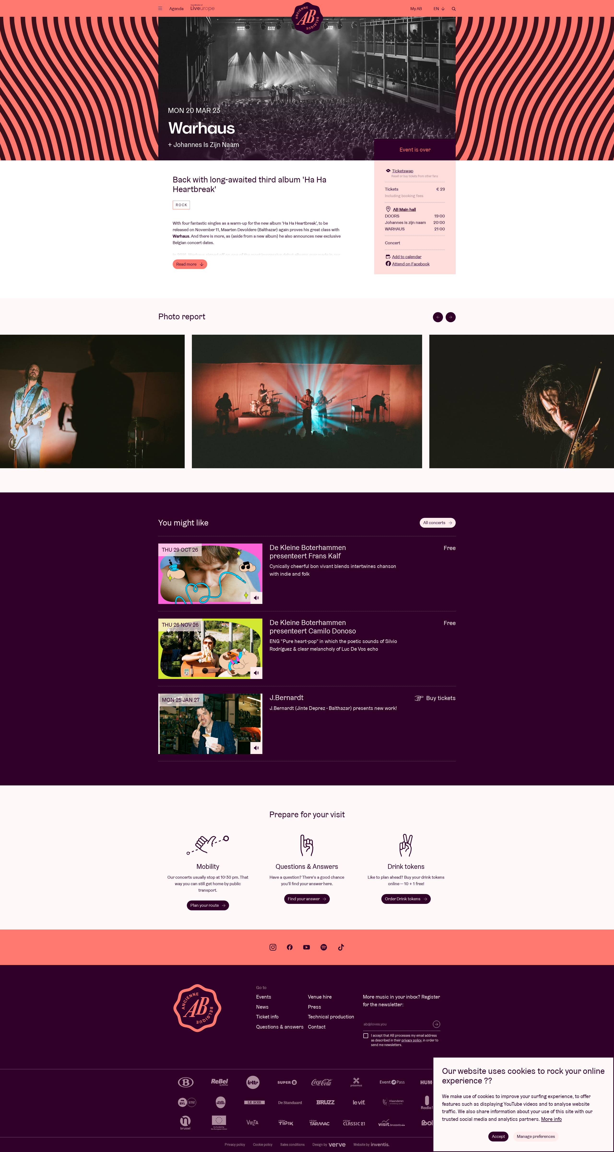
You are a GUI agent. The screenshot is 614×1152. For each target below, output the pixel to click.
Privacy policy (235, 1144)
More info (551, 1119)
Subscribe (436, 1024)
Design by (320, 1144)
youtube (306, 947)
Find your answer (304, 898)
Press (314, 1007)
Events (263, 997)
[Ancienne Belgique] (307, 18)
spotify (323, 947)
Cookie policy (262, 1144)
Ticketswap (402, 171)
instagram (273, 947)
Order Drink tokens (403, 898)
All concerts (434, 522)
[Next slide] (451, 317)
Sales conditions (292, 1144)
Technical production (331, 1016)
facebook (290, 947)
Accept (498, 1136)
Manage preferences (536, 1136)
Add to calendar (406, 256)
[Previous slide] (438, 317)
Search (454, 9)
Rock (182, 205)
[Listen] (256, 598)
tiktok (341, 947)
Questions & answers (280, 1026)
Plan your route (205, 905)
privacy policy (411, 1040)
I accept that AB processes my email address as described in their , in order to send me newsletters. (404, 1040)
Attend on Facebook (411, 264)
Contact (316, 1026)
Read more (186, 264)
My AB (416, 8)
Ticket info (267, 1016)
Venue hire (320, 997)
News (262, 1007)
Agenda (176, 8)
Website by (362, 1144)
